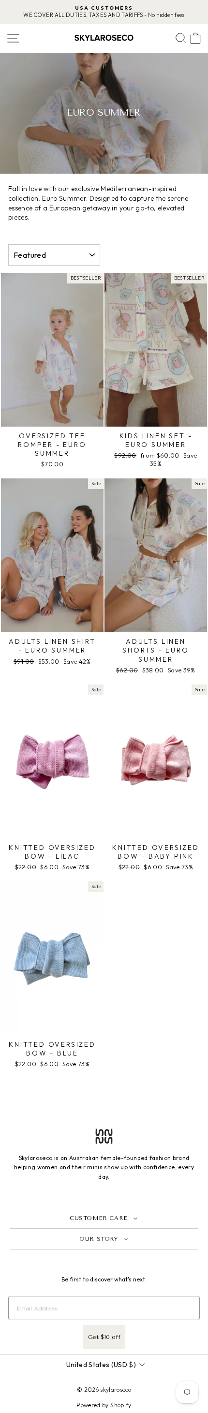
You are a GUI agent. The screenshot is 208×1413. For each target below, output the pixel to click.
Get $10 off (104, 1337)
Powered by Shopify (103, 1405)
